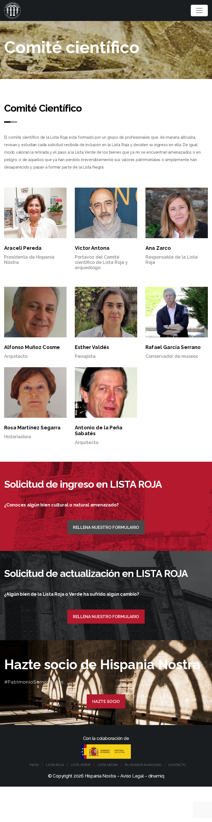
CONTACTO (177, 765)
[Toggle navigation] (199, 10)
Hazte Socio (106, 701)
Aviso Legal (132, 776)
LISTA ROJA (54, 765)
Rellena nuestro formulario (106, 527)
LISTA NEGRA (107, 765)
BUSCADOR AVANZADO (143, 765)
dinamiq (156, 776)
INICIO (34, 765)
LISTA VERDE (81, 765)
